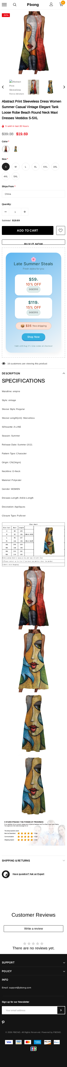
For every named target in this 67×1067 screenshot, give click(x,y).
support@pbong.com (20, 987)
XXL (45, 167)
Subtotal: (6, 220)
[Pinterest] (3, 1022)
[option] (33, 42)
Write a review (33, 928)
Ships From (9, 186)
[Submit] (61, 1010)
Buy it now (33, 243)
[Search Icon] (14, 4)
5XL (16, 176)
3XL (55, 167)
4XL (6, 176)
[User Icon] (51, 4)
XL (35, 167)
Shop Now (33, 336)
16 (8, 363)
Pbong (33, 4)
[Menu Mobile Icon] (4, 4)
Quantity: (6, 204)
